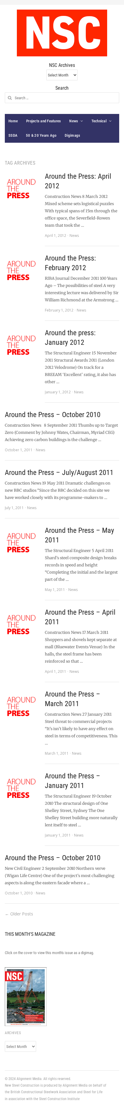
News (73, 121)
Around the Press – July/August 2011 (59, 472)
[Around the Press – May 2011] (22, 542)
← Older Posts (19, 914)
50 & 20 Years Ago (41, 135)
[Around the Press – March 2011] (22, 706)
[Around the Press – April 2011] (22, 624)
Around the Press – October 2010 (53, 414)
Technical (99, 121)
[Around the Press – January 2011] (22, 788)
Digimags (72, 135)
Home (13, 121)
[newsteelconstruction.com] (62, 33)
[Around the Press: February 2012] (22, 270)
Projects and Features (43, 121)
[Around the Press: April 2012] (22, 188)
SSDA (12, 135)
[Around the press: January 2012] (22, 345)
